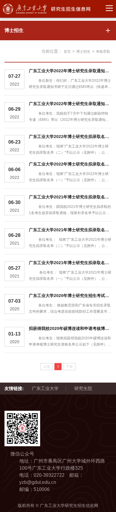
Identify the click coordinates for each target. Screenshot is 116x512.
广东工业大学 (45, 388)
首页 (67, 51)
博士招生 (83, 51)
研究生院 (83, 388)
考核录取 (103, 51)
